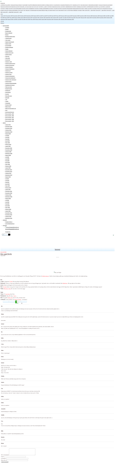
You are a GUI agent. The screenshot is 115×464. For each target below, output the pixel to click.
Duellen (101, 5)
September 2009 (29, 15)
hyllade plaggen (45, 276)
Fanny (2, 356)
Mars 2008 (11, 17)
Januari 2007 (89, 17)
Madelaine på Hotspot (78, 8)
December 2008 (75, 15)
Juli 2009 (41, 15)
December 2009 (9, 15)
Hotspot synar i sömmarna (41, 8)
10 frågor (3, 5)
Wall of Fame (48, 10)
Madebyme (65, 283)
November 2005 (57, 19)
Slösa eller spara (13, 10)
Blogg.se (2, 23)
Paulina (2, 376)
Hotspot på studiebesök (27, 8)
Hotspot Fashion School (54, 6)
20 (21, 303)
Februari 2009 (64, 15)
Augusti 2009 (36, 15)
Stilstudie (20, 10)
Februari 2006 (38, 19)
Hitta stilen (28, 6)
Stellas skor (10, 297)
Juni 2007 (65, 17)
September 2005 (70, 19)
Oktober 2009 (23, 15)
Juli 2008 (107, 15)
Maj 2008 (2, 17)
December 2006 (95, 17)
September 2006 (3, 19)
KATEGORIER (6, 25)
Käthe (2, 338)
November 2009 (16, 15)
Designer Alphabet (93, 5)
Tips (24, 10)
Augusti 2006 (10, 19)
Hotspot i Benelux (77, 6)
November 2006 (102, 17)
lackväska (8, 294)
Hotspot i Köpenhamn (88, 6)
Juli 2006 (15, 19)
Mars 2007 (78, 17)
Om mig (2, 21)
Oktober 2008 (89, 15)
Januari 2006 (43, 19)
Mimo (2, 350)
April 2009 (54, 15)
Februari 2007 (83, 17)
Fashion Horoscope (5, 6)
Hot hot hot (35, 6)
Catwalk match (49, 5)
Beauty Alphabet (23, 5)
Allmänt (8, 5)
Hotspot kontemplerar (15, 8)
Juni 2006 (19, 19)
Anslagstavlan (15, 5)
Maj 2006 (24, 19)
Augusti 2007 (56, 17)
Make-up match (89, 8)
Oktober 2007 (43, 17)
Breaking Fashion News (38, 5)
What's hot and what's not (59, 10)
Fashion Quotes (15, 6)
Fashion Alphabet (108, 5)
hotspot (57, 249)
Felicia (2, 396)
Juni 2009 (45, 15)
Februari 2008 (17, 17)
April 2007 (73, 17)
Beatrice (2, 437)
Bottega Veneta (17, 299)
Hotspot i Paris (4, 8)
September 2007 (49, 17)
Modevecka (106, 8)
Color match (57, 5)
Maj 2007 (69, 17)
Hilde (2, 431)
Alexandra (3, 408)
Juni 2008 (112, 15)
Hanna (2, 443)
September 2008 (96, 15)
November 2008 (82, 15)
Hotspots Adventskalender (65, 8)
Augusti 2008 (102, 15)
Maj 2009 (49, 15)
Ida (1, 306)
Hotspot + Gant (43, 6)
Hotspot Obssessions (66, 6)
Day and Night (84, 5)
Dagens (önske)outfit (66, 5)
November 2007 (36, 17)
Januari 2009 (69, 15)
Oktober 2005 (64, 19)
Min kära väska (7, 288)
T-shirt (11, 281)
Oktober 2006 (109, 17)
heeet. (15, 296)
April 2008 (7, 17)
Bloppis (30, 5)
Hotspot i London (105, 6)
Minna (2, 314)
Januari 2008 (22, 17)
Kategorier (2, 3)
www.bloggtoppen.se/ (9, 223)
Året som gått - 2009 (16, 12)
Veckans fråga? (41, 10)
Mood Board (8, 92)
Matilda (2, 415)
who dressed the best (76, 10)
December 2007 (29, 17)
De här (5, 287)
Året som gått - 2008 (5, 12)
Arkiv (1, 14)
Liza (2, 388)
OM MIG (5, 225)
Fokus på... (22, 6)
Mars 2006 (32, 19)
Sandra (2, 382)
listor (68, 10)
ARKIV (4, 122)
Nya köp (6, 10)
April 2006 (28, 19)
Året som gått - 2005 (87, 10)
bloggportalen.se (8, 221)
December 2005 (50, 19)
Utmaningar (33, 10)
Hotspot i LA (97, 6)
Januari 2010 (3, 15)
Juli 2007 (61, 17)
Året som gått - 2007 (109, 10)
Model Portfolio (97, 8)
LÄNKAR (5, 220)
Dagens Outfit (76, 5)
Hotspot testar (53, 8)
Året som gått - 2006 (98, 10)
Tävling (27, 10)
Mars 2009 (58, 15)
